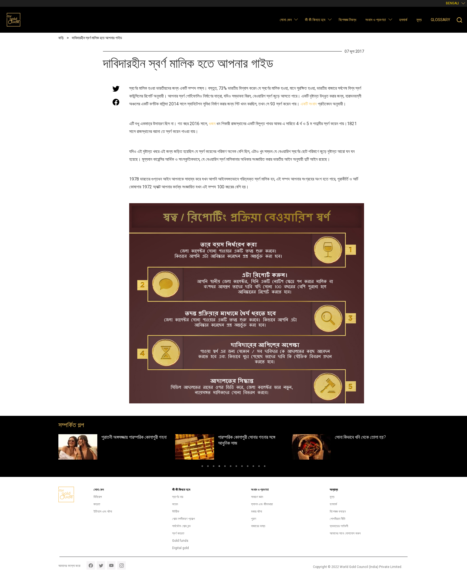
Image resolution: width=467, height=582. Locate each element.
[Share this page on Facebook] (116, 102)
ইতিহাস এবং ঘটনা (103, 511)
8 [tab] (242, 466)
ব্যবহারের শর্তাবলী (339, 526)
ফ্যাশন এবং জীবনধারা (262, 504)
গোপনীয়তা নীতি (337, 519)
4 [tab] (219, 466)
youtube (111, 565)
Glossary (440, 20)
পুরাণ (253, 519)
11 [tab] (259, 466)
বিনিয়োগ (98, 497)
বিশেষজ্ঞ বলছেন (338, 511)
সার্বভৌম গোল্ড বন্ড (181, 526)
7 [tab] (236, 466)
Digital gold (180, 548)
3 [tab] (213, 466)
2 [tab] (208, 466)
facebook (90, 565)
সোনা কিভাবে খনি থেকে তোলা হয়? (360, 437)
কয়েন (175, 504)
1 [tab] (202, 466)
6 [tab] (231, 466)
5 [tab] (225, 466)
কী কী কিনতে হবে (315, 20)
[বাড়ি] (13, 19)
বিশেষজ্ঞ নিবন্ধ (347, 20)
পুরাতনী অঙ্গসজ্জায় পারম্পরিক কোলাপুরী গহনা (133, 437)
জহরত (97, 504)
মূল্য (419, 20)
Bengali (452, 3)
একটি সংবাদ (309, 103)
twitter (101, 565)
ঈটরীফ (175, 511)
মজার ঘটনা (256, 511)
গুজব (212, 123)
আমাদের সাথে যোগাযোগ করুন (345, 533)
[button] (296, 19)
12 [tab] (265, 466)
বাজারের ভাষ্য (258, 526)
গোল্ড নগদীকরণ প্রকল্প (183, 519)
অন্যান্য (334, 489)
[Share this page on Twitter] (116, 89)
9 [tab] (248, 466)
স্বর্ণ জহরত (178, 533)
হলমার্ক (403, 20)
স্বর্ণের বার (177, 497)
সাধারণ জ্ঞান (257, 497)
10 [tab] (253, 466)
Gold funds (180, 541)
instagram (121, 565)
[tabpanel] (116, 447)
